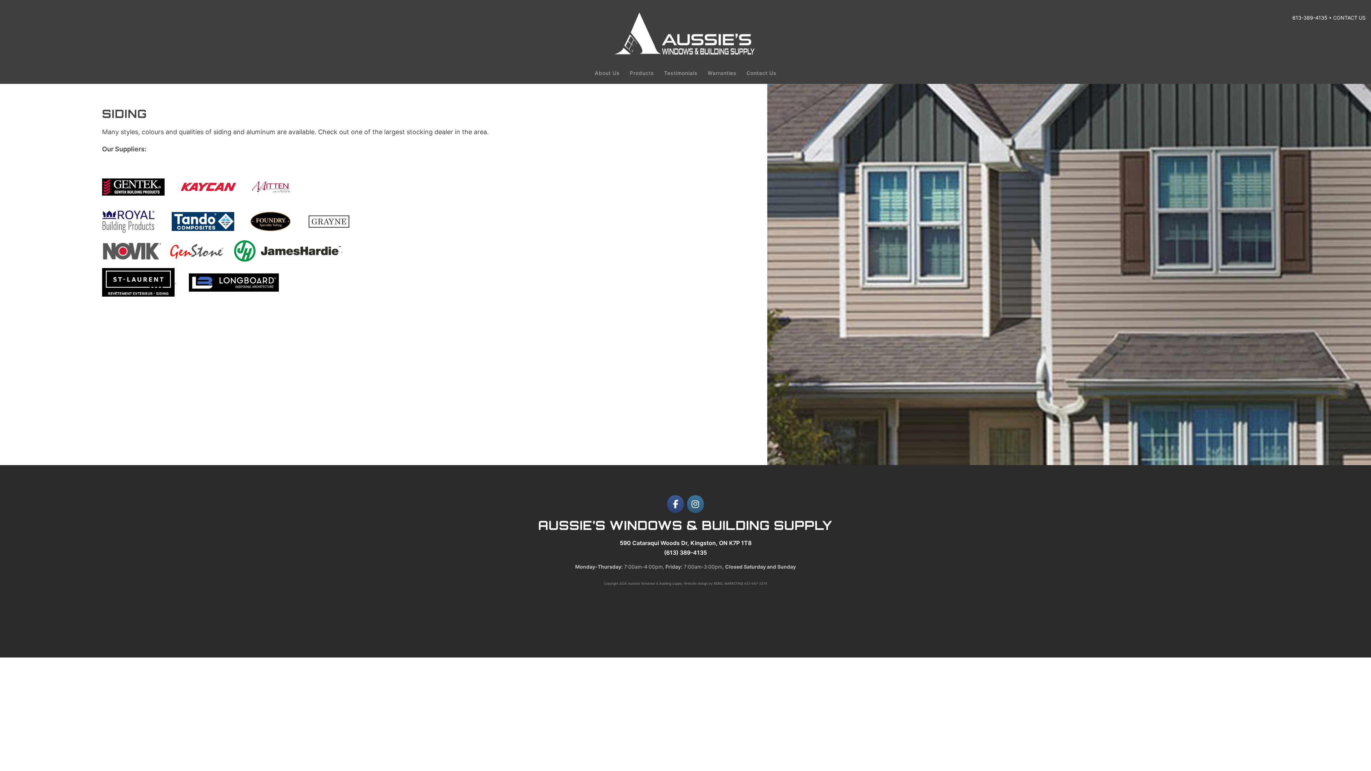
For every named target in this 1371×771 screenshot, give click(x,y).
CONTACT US (1349, 18)
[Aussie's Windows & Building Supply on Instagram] (695, 504)
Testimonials (681, 73)
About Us (607, 73)
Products (642, 73)
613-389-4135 (1309, 18)
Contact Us (762, 73)
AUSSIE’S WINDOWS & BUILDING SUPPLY (685, 525)
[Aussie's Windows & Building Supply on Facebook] (675, 504)
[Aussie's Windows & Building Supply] (685, 53)
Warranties (722, 73)
